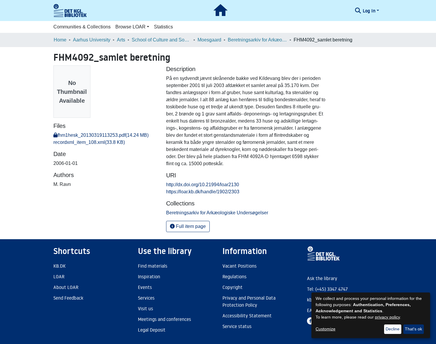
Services (146, 298)
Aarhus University (91, 39)
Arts (121, 39)
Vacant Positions (239, 266)
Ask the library (322, 278)
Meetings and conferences (164, 319)
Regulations (234, 276)
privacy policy (387, 317)
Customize (325, 329)
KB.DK (59, 266)
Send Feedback (68, 298)
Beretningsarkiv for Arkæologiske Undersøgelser (257, 39)
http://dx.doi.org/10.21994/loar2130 (202, 184)
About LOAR (65, 287)
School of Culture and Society (161, 39)
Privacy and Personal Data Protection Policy (249, 301)
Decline (393, 329)
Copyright (232, 287)
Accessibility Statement (247, 316)
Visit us (145, 308)
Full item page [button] (190, 226)
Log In (369, 10)
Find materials (152, 266)
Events (145, 287)
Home (60, 39)
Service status (237, 326)
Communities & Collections (82, 26)
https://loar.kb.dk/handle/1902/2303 (202, 191)
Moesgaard (209, 39)
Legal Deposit (152, 330)
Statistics (163, 26)
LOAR (58, 276)
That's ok (413, 329)
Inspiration (149, 276)
